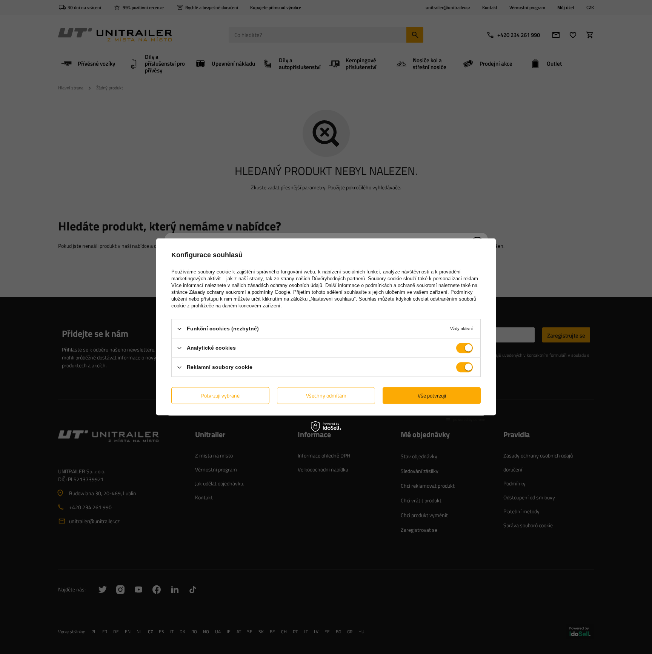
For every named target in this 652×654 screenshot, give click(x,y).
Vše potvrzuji (432, 395)
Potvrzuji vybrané (220, 395)
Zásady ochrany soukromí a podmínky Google (239, 292)
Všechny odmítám (326, 395)
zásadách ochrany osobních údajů (285, 285)
